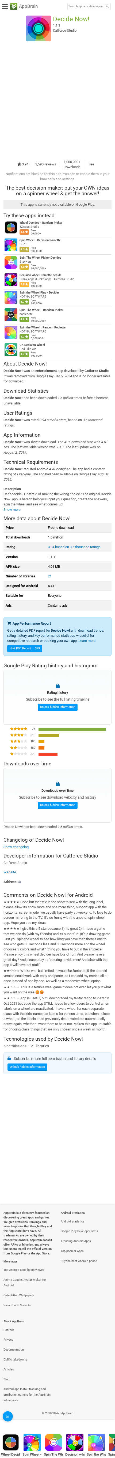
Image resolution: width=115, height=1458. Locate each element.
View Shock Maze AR (17, 1305)
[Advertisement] (57, 100)
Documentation (13, 1349)
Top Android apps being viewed (23, 1270)
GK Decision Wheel (32, 345)
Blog (6, 1379)
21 (50, 576)
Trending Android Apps (76, 1241)
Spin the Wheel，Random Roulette (43, 327)
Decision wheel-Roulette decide (41, 275)
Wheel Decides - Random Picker (41, 223)
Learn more (86, 641)
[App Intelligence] (8, 1416)
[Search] (107, 6)
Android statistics (73, 1221)
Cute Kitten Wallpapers (18, 1295)
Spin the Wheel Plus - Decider (39, 292)
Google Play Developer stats (79, 1231)
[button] (57, 881)
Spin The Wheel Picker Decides (40, 257)
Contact (8, 1330)
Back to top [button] (104, 1419)
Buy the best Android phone (79, 1261)
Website (9, 872)
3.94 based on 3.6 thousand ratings (74, 547)
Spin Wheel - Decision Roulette (40, 240)
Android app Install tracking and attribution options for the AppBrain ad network (27, 1394)
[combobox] (86, 6)
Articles (8, 1369)
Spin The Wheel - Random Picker (41, 310)
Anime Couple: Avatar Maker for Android (24, 1282)
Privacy (8, 1339)
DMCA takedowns (15, 1359)
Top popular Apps (72, 1251)
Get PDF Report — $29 (25, 648)
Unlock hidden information (57, 707)
